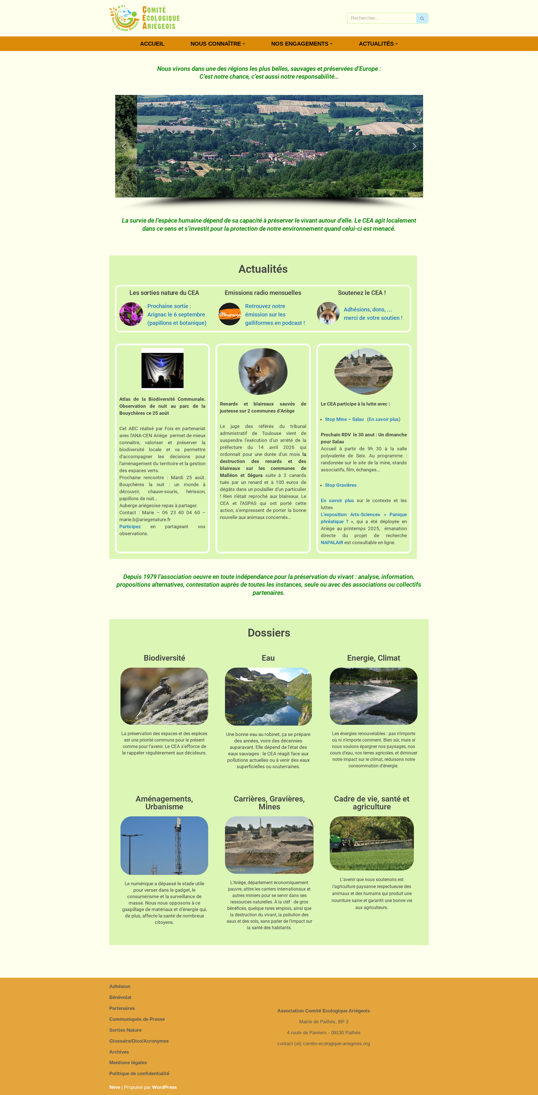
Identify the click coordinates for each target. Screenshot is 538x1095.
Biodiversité (164, 658)
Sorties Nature (125, 1030)
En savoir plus (384, 419)
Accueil (152, 44)
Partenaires (122, 1008)
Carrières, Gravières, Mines (269, 802)
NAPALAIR (332, 542)
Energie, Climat (373, 658)
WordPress (164, 1087)
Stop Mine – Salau (344, 419)
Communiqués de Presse (137, 1019)
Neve (114, 1087)
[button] (243, 43)
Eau (268, 658)
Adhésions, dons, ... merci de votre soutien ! (373, 313)
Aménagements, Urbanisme (164, 802)
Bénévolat (120, 997)
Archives (119, 1052)
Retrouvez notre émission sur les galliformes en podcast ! (275, 314)
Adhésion (119, 986)
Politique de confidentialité (139, 1073)
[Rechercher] (422, 18)
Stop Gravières (341, 485)
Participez (130, 526)
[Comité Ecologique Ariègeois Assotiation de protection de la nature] (144, 18)
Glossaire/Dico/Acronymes (139, 1041)
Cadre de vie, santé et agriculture (371, 802)
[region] (269, 153)
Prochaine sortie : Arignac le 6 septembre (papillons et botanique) (177, 314)
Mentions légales (128, 1062)
